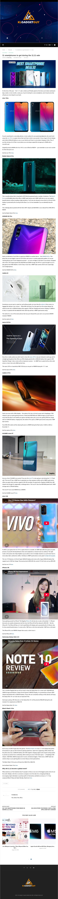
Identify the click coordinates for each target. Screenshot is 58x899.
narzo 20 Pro (33, 357)
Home (3, 49)
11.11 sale (5, 783)
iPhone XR (28, 621)
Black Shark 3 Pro (32, 748)
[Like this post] (29, 789)
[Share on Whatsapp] (35, 789)
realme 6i (43, 304)
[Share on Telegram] (37, 789)
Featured (10, 49)
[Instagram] (48, 45)
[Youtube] (49, 45)
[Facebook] (44, 45)
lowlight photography (50, 555)
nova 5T (31, 478)
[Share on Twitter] (32, 789)
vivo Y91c (9, 138)
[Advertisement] (29, 38)
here (12, 153)
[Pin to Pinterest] (34, 789)
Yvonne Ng (9, 57)
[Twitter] (46, 45)
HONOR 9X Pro (46, 256)
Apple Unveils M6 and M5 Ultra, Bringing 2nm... (43, 846)
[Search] (52, 45)
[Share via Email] (38, 789)
